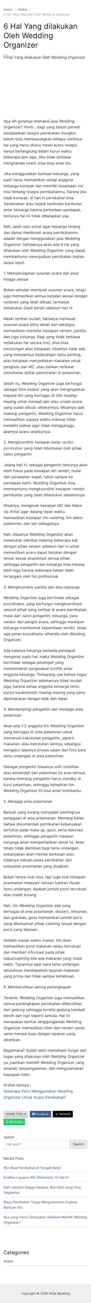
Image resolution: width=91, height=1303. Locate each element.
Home (8, 9)
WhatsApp (16, 1121)
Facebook (42, 1114)
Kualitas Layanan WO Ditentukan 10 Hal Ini (36, 1177)
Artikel (22, 9)
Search (9, 1137)
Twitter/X (64, 1114)
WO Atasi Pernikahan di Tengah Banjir (32, 1168)
